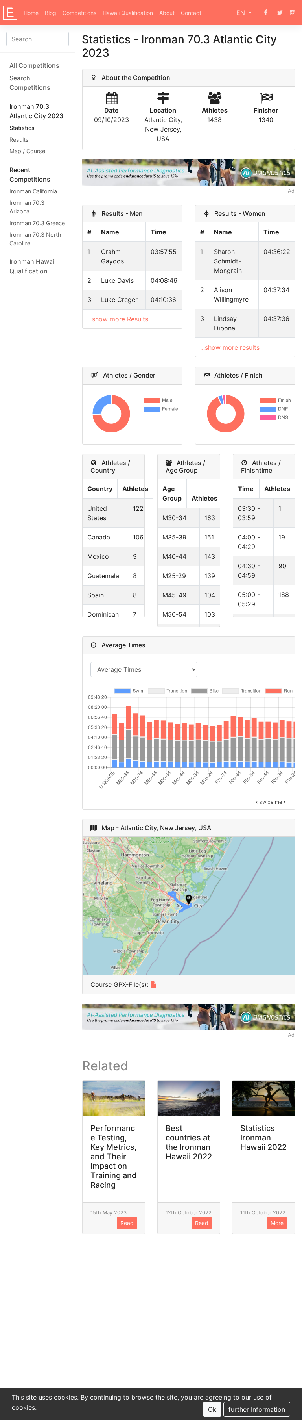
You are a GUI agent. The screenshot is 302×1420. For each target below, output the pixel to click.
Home (31, 12)
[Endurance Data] (10, 13)
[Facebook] (266, 12)
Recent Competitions (29, 174)
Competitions (79, 12)
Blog (50, 12)
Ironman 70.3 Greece (37, 223)
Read (127, 1223)
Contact (191, 12)
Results (19, 139)
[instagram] (292, 12)
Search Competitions (29, 82)
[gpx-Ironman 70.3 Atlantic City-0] (153, 984)
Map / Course (27, 151)
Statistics (22, 127)
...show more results (230, 347)
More (277, 1223)
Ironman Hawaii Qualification (32, 266)
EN (241, 13)
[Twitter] (280, 12)
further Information (256, 1409)
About (167, 12)
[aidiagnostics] (188, 172)
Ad (291, 191)
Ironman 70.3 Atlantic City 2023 (36, 111)
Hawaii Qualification (128, 12)
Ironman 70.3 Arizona (26, 207)
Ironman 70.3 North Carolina (35, 239)
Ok (212, 1409)
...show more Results (117, 319)
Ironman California (33, 191)
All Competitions (34, 65)
